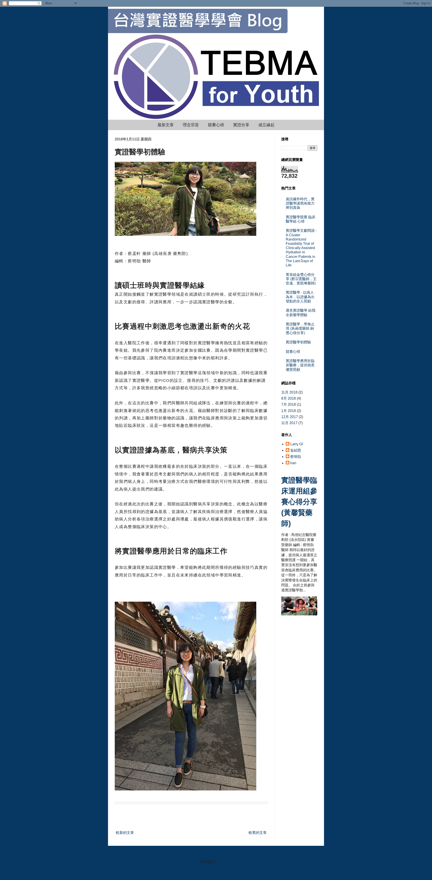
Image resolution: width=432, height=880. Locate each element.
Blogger (224, 862)
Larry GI (296, 444)
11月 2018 (289, 392)
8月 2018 (288, 398)
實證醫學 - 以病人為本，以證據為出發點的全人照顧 (300, 296)
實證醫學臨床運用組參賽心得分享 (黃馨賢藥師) (299, 501)
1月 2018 (288, 411)
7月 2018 (288, 404)
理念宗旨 (191, 125)
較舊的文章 (258, 833)
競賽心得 (216, 125)
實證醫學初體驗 (298, 342)
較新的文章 (125, 833)
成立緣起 (266, 125)
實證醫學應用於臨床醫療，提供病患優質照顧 (300, 365)
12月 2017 (289, 417)
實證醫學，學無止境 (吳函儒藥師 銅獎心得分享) (300, 328)
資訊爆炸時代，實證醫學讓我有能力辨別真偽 (300, 203)
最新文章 (166, 125)
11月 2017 (289, 423)
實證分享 (241, 125)
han (293, 463)
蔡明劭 (295, 457)
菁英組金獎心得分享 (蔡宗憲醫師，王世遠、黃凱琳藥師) (301, 279)
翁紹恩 (295, 450)
